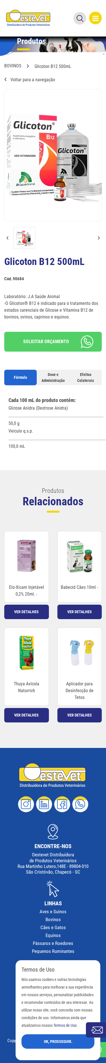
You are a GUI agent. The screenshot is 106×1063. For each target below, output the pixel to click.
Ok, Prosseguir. (58, 1041)
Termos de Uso (65, 1025)
